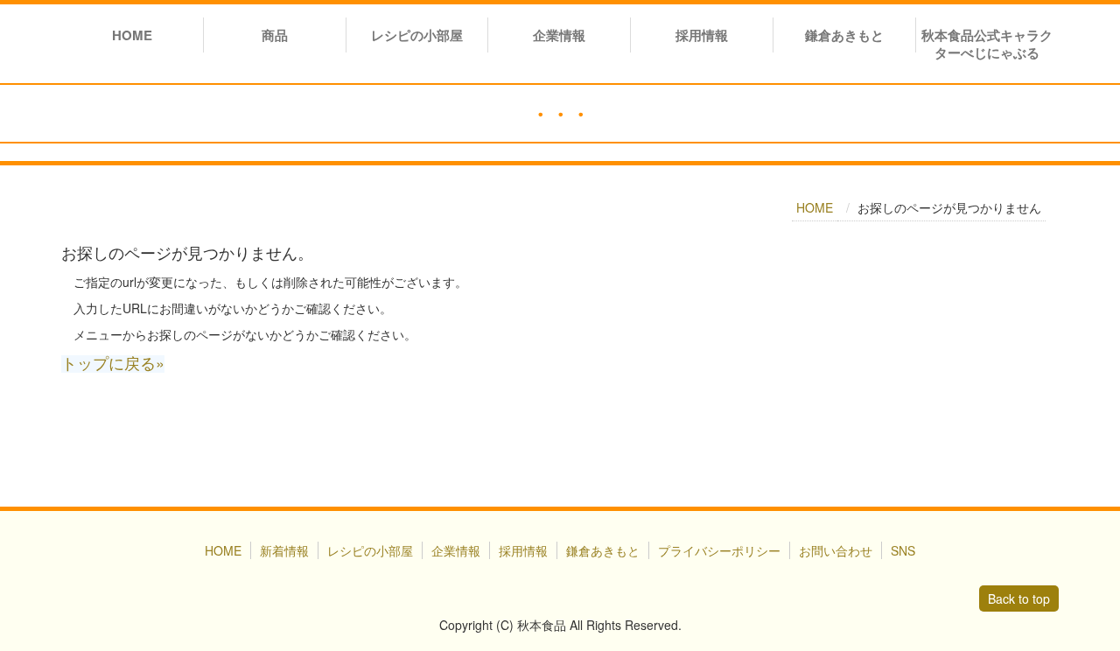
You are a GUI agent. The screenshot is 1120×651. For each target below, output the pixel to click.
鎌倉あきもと (844, 35)
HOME (132, 35)
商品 (275, 35)
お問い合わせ (835, 550)
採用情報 (702, 35)
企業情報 (559, 35)
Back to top (1019, 598)
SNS (903, 550)
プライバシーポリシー (719, 550)
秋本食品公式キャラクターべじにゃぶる (987, 43)
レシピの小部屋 (417, 35)
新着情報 (284, 550)
